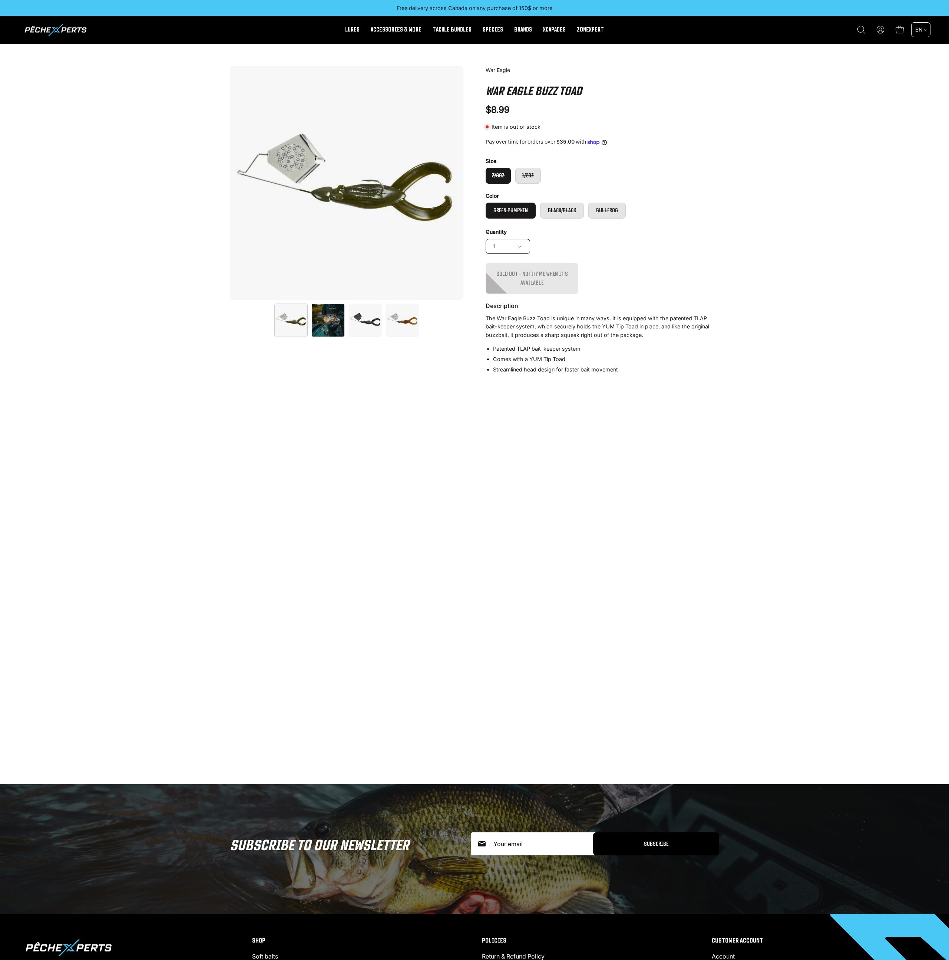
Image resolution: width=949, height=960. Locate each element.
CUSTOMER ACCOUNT (737, 940)
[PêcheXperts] (55, 30)
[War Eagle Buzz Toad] (291, 320)
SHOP (258, 940)
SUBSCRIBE (656, 843)
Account (723, 956)
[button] (861, 29)
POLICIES (494, 940)
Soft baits (265, 956)
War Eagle (498, 70)
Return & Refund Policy (513, 956)
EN (919, 29)
